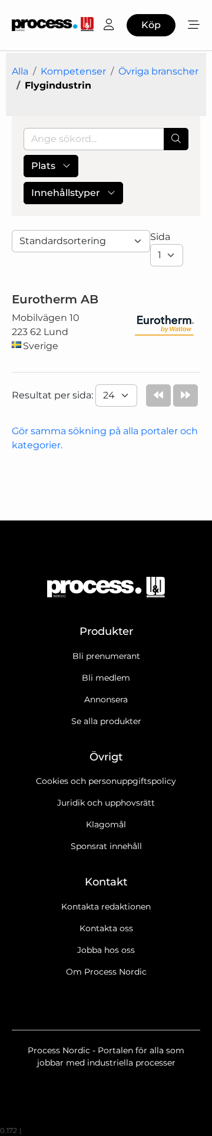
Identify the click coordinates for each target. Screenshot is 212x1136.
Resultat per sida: (53, 395)
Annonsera (106, 699)
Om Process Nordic (106, 971)
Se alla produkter (106, 721)
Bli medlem (106, 677)
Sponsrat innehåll (106, 846)
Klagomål (106, 824)
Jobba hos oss (106, 950)
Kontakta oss (106, 928)
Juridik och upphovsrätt (106, 802)
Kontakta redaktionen (106, 906)
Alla (20, 71)
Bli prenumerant (106, 656)
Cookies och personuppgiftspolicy (106, 781)
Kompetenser (73, 71)
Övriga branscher (158, 71)
